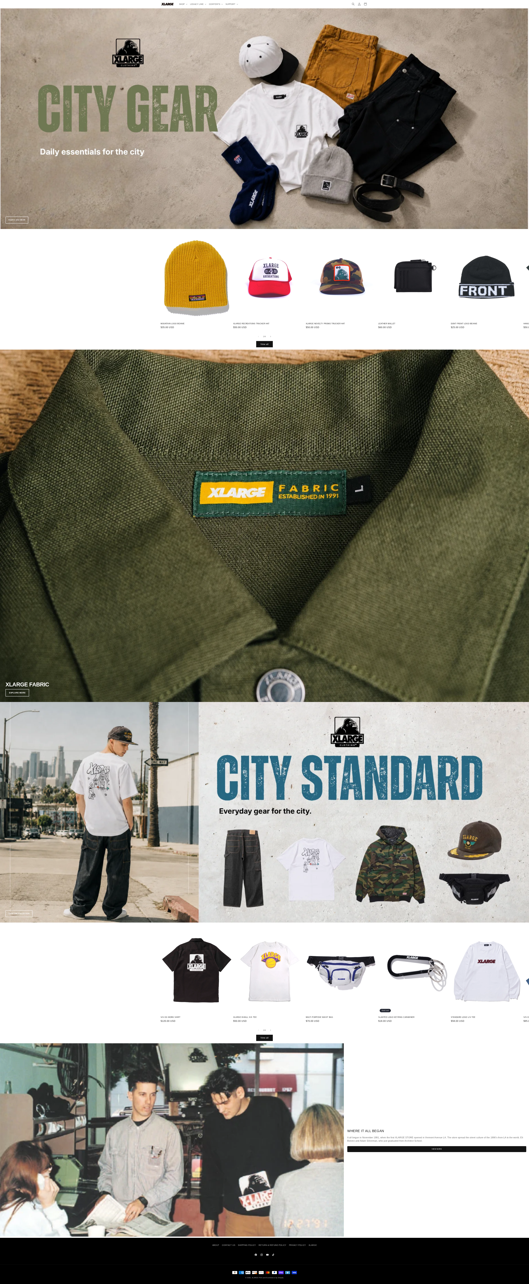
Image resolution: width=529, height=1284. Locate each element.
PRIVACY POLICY (297, 1245)
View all (264, 344)
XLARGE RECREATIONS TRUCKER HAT (251, 324)
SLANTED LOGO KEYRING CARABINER (396, 1017)
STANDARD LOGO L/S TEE (463, 1017)
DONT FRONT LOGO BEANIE (464, 324)
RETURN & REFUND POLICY (272, 1245)
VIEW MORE (437, 1149)
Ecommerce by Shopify (275, 1277)
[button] (182, 4)
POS (260, 1277)
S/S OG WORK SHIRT (170, 1017)
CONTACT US (228, 1245)
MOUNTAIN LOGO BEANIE (173, 324)
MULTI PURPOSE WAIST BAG (319, 1017)
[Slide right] (271, 336)
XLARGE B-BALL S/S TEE (245, 1017)
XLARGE (313, 1245)
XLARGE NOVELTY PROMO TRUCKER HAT (325, 324)
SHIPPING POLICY (247, 1245)
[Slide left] (258, 336)
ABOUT (215, 1245)
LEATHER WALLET (386, 324)
